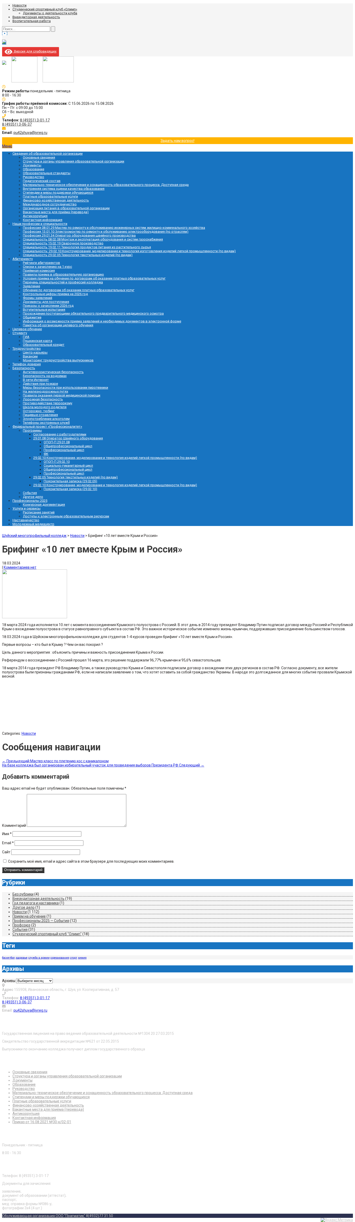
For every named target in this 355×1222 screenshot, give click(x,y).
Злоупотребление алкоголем (46, 419)
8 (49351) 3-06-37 (17, 124)
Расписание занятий (39, 512)
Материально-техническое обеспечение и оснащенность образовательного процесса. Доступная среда (106, 185)
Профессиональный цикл (64, 450)
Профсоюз (21, 925)
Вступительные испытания (44, 309)
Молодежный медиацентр (33, 524)
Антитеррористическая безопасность (53, 372)
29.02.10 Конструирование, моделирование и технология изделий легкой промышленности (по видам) (115, 458)
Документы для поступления (46, 302)
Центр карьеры (35, 352)
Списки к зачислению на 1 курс (47, 267)
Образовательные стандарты (46, 173)
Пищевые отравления (40, 415)
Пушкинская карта (37, 341)
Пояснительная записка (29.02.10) (70, 489)
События (30, 493)
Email (8, 843)
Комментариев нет (20, 567)
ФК (46, 454)
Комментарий (14, 825)
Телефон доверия (26, 364)
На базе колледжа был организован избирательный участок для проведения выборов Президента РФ (103, 765)
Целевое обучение (27, 329)
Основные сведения (39, 157)
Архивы (8, 981)
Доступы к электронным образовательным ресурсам (66, 516)
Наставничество (25, 520)
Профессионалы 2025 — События (40, 921)
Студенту (19, 333)
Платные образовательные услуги (50, 196)
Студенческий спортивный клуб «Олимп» (44, 9)
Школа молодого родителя (45, 407)
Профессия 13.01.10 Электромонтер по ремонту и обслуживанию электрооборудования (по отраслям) (105, 231)
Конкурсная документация (44, 504)
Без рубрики (23, 894)
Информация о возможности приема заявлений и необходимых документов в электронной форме (102, 321)
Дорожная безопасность (43, 399)
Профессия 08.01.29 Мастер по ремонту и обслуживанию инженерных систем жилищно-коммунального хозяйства (114, 228)
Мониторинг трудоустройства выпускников (58, 360)
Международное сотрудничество (50, 204)
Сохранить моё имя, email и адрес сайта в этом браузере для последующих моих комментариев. (91, 861)
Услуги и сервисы (26, 508)
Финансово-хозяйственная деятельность (56, 200)
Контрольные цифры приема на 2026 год (55, 294)
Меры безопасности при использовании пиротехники (65, 387)
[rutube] (4, 42)
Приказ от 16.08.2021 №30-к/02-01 (41, 1122)
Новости (19, 5)
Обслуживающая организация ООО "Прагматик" (43, 1216)
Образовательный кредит (43, 345)
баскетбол (8, 957)
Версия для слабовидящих (34, 51)
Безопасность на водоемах (45, 376)
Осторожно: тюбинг (39, 411)
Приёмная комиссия (39, 270)
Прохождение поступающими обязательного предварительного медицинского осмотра (93, 313)
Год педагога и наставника (35, 903)
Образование (33, 169)
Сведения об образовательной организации (47, 153)
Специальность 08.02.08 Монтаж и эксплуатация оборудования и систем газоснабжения (93, 239)
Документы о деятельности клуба (50, 13)
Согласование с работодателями (59, 434)
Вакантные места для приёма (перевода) (56, 212)
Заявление (31, 286)
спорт (73, 957)
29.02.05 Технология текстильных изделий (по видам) (75, 477)
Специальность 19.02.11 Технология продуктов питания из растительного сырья (87, 247)
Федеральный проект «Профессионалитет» (47, 426)
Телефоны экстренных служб (46, 423)
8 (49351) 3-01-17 (35, 120)
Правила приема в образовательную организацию (63, 274)
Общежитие (32, 317)
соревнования (59, 957)
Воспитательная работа (31, 21)
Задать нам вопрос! (177, 141)
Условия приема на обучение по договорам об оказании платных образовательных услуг (94, 278)
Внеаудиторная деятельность (36, 17)
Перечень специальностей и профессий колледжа (63, 282)
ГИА (26, 337)
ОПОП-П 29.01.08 (57, 442)
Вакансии (30, 356)
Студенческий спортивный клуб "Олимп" (47, 934)
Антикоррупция (35, 216)
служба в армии (39, 957)
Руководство (33, 177)
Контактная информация (42, 220)
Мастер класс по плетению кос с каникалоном (55, 761)
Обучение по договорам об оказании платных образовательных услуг (78, 290)
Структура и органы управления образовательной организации (73, 161)
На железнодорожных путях (45, 391)
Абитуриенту (22, 259)
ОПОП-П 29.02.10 (57, 462)
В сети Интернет (36, 380)
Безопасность (23, 368)
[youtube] (4, 33)
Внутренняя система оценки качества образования (63, 189)
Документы (32, 165)
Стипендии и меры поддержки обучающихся (58, 192)
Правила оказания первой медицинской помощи (61, 395)
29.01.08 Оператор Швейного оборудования (68, 438)
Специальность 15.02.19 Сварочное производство (63, 243)
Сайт (6, 852)
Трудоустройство (26, 348)
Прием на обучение (29, 916)
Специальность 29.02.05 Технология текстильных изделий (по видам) (78, 255)
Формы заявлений (37, 298)
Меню (7, 146)
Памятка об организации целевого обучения (58, 325)
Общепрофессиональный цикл (68, 446)
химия (82, 957)
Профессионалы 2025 (29, 501)
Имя (7, 834)
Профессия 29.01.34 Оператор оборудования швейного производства (79, 235)
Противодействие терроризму (47, 403)
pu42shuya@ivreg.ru (30, 133)
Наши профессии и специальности (39, 224)
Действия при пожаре (40, 384)
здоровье (22, 957)
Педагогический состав (42, 181)
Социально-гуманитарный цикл (68, 465)
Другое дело (33, 497)
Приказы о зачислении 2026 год (48, 306)
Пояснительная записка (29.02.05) (70, 481)
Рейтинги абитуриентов (41, 263)
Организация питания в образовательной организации (66, 208)
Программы (32, 430)
